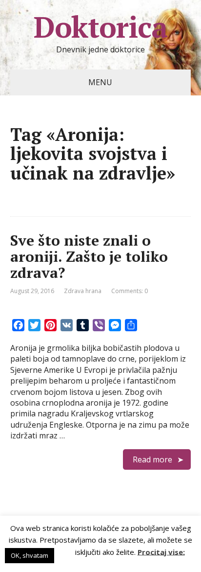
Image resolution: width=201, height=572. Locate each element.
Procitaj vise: (161, 551)
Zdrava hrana (82, 291)
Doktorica (100, 27)
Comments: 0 (129, 291)
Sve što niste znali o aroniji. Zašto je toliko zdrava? (89, 256)
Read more (152, 459)
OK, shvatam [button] (29, 555)
